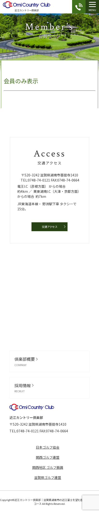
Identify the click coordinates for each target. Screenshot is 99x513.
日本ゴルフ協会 (47, 447)
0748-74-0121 (39, 180)
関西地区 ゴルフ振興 (47, 467)
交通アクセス (49, 227)
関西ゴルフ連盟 (47, 457)
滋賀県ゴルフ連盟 (47, 477)
